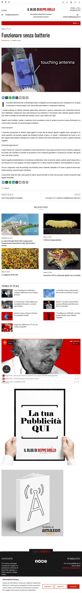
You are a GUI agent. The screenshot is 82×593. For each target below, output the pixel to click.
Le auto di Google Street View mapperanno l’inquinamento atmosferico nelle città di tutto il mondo (18, 243)
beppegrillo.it (6, 40)
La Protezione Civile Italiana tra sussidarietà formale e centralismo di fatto (25, 304)
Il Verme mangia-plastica (52, 240)
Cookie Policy (31, 590)
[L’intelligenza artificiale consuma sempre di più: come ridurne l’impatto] (48, 316)
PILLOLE (8, 29)
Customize (47, 586)
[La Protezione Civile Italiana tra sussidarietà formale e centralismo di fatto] (7, 305)
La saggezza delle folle (10, 275)
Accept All (73, 586)
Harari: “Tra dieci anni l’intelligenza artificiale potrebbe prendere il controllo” (67, 304)
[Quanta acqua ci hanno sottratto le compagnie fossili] (7, 316)
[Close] (80, 577)
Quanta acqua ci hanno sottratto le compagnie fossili (25, 314)
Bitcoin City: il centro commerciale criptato (63, 198)
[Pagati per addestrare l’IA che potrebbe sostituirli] (7, 327)
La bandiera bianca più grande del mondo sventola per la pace (67, 291)
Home (3, 29)
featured (6, 188)
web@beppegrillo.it (12, 15)
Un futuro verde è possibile (12, 198)
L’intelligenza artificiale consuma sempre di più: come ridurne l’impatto (68, 315)
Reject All (61, 586)
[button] (3, 2)
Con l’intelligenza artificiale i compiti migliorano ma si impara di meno (26, 292)
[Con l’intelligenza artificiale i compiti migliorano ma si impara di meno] (7, 293)
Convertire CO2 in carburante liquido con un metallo (61, 275)
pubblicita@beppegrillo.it (71, 17)
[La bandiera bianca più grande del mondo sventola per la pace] (48, 293)
